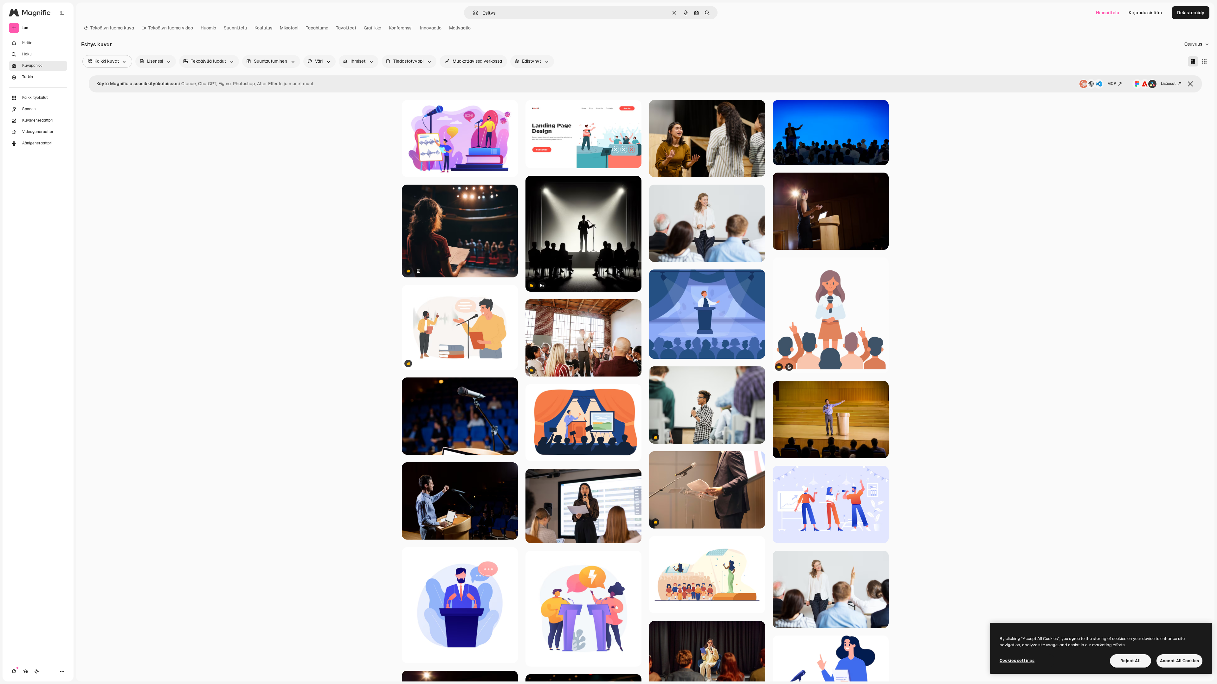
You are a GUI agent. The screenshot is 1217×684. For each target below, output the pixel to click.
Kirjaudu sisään (1145, 13)
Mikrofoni (289, 28)
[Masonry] (1193, 61)
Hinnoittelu (1107, 13)
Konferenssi (400, 28)
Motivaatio (460, 28)
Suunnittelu (235, 28)
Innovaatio (430, 28)
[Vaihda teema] (37, 671)
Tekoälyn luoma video (170, 28)
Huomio (208, 28)
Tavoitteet (346, 28)
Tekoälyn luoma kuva (112, 28)
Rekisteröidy (1190, 13)
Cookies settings (1017, 660)
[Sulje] (1190, 84)
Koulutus (263, 28)
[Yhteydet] (14, 671)
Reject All (1130, 660)
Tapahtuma (317, 28)
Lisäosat (1168, 83)
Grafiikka (372, 28)
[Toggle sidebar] (62, 13)
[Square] (1204, 61)
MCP (1111, 83)
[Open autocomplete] (473, 12)
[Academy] (25, 671)
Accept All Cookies (1179, 660)
